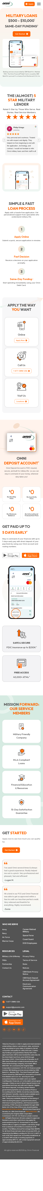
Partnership (7, 964)
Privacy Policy (29, 956)
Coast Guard (28, 939)
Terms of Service (30, 960)
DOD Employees (30, 943)
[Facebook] (4, 1029)
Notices (26, 968)
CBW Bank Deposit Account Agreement (31, 979)
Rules (25, 964)
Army (4, 929)
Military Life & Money (11, 956)
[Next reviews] (39, 140)
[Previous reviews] (4, 140)
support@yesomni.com (15, 1007)
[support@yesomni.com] (3, 1007)
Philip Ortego (18, 127)
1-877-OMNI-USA (13, 1002)
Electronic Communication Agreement (29, 986)
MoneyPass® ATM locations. (12, 1109)
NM (3, 1118)
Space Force (28, 935)
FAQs (4, 960)
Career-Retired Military (29, 930)
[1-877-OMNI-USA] (3, 1002)
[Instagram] (9, 1029)
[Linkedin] (19, 1029)
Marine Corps (8, 941)
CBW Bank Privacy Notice (30, 973)
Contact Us (6, 968)
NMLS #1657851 (31, 1111)
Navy (4, 933)
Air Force (6, 937)
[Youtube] (14, 1029)
